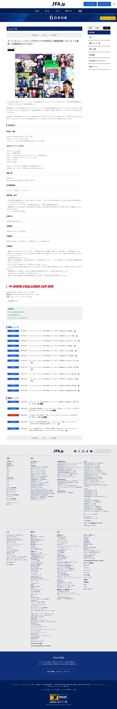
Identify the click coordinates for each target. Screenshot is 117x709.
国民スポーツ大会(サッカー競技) (38, 473)
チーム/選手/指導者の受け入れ (64, 597)
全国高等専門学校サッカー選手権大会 (39, 495)
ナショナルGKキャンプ (62, 542)
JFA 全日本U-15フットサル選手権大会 (92, 508)
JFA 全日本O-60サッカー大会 (90, 493)
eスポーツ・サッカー (11, 500)
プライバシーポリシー (99, 684)
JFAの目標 (86, 539)
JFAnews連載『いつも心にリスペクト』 (40, 620)
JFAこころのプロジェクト (63, 571)
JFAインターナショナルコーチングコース (40, 579)
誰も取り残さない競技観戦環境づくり (65, 565)
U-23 (8, 467)
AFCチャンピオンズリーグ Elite (38, 470)
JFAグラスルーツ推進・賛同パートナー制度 (16, 560)
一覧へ (44, 35)
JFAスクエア (9, 547)
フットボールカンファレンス (37, 562)
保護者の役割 (34, 618)
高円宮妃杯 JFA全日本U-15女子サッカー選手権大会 (95, 474)
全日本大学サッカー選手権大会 (38, 484)
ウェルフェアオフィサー (36, 627)
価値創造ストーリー (88, 549)
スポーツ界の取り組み (36, 624)
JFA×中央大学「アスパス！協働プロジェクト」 (67, 570)
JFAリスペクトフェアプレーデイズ (39, 626)
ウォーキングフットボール (13, 545)
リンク (85, 586)
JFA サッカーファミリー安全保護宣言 (39, 607)
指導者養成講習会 (35, 559)
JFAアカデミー (60, 553)
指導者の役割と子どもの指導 (37, 617)
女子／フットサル (11, 492)
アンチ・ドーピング (35, 592)
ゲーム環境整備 (60, 552)
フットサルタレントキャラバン (64, 549)
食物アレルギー (34, 594)
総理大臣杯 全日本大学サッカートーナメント (41, 485)
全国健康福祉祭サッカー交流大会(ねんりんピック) (95, 496)
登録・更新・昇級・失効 (36, 568)
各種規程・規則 (87, 542)
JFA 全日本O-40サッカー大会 (90, 490)
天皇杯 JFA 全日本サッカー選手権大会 (39, 467)
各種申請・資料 (34, 570)
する (58, 11)
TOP (90, 37)
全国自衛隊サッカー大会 (36, 481)
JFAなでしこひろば (11, 541)
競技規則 (33, 546)
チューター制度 (34, 571)
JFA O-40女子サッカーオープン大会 (92, 466)
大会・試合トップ (35, 461)
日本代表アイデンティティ (97, 61)
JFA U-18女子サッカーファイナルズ (92, 469)
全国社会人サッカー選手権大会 (38, 478)
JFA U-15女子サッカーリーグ (90, 475)
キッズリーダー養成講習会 (13, 550)
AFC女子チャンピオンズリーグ (91, 483)
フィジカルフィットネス (36, 574)
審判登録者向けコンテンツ (37, 544)
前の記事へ (35, 35)
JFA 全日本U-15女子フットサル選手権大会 (93, 509)
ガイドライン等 (34, 581)
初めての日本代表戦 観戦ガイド (17, 312)
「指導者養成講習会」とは (37, 556)
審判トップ (33, 535)
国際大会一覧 (34, 463)
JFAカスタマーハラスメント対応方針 (58, 686)
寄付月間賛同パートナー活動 (63, 587)
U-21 (8, 468)
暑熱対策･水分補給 (35, 586)
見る (47, 11)
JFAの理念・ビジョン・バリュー (58, 671)
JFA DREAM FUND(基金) (36, 643)
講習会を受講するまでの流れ (37, 557)
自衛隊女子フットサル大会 (90, 503)
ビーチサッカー (10, 496)
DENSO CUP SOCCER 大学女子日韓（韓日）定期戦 (43, 493)
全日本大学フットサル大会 (90, 505)
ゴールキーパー (34, 573)
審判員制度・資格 (35, 541)
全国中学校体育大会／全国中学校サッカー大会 (67, 482)
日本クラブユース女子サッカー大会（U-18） (94, 481)
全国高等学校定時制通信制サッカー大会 (66, 472)
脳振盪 (32, 585)
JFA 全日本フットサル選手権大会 (91, 500)
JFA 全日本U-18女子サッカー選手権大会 (93, 470)
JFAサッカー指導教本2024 (37, 564)
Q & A (85, 584)
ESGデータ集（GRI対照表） (90, 547)
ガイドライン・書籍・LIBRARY (38, 602)
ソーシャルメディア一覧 (102, 451)
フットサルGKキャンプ (62, 547)
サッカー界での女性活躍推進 (63, 566)
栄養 (32, 596)
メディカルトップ (35, 583)
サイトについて (16, 684)
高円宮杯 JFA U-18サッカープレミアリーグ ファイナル (69, 463)
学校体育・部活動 (11, 552)
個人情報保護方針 (48, 684)
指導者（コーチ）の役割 (36, 553)
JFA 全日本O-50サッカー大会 (90, 491)
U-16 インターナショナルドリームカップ (66, 477)
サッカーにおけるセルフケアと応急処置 (40, 599)
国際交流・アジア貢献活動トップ (64, 589)
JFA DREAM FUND (88, 556)
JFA (58, 532)
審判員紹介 (33, 542)
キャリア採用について (68, 689)
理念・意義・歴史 (35, 567)
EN (114, 4)
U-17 (8, 472)
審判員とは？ (34, 538)
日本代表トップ (10, 461)
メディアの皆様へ (55, 689)
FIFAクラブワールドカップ (37, 499)
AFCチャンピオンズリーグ (37, 468)
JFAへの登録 (90, 4)
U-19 (8, 469)
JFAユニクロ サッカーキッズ (13, 538)
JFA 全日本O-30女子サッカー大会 (91, 464)
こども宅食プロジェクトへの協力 (64, 582)
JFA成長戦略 (86, 541)
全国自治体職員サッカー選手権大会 (39, 479)
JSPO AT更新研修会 (35, 591)
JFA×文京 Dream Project (89, 555)
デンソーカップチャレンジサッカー (39, 488)
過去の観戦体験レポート (15, 315)
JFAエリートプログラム (62, 541)
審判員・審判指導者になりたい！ (38, 539)
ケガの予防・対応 (35, 597)
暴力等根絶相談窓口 (35, 637)
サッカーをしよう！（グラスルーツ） (15, 535)
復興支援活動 (60, 580)
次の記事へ (54, 35)
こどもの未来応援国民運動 (63, 574)
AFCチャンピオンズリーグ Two (38, 471)
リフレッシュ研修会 (35, 560)
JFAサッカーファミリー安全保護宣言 (65, 568)
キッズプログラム (11, 549)
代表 (37, 11)
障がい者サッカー (11, 553)
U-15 (8, 475)
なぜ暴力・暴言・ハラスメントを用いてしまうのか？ (43, 613)
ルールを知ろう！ (88, 520)
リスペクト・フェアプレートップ (38, 604)
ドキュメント (87, 572)
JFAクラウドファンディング (37, 641)
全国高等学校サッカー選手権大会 (64, 469)
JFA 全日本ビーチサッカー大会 (91, 518)
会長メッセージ (87, 536)
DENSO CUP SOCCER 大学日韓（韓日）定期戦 (42, 490)
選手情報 (92, 55)
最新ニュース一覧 (94, 43)
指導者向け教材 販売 (35, 565)
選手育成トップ (60, 535)
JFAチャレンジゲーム (11, 542)
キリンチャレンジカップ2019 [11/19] (18, 318)
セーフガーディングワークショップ (39, 632)
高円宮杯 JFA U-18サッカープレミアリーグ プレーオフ (69, 467)
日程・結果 (92, 49)
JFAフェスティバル (11, 555)
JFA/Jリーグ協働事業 (62, 558)
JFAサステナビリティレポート (64, 584)
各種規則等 (86, 582)
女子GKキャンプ (61, 544)
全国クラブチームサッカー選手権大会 (39, 476)
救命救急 (33, 588)
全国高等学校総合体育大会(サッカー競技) (66, 470)
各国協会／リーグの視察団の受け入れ (65, 598)
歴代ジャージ (93, 67)
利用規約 (38, 684)
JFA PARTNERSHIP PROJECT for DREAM (40, 646)
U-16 (8, 474)
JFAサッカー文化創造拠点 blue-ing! (92, 523)
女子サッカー (87, 565)
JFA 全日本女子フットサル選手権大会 (92, 502)
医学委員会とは (34, 600)
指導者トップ (34, 551)
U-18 (8, 471)
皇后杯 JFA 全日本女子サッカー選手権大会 (93, 463)
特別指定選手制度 (61, 550)
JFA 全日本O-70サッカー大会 (90, 494)
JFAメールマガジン (88, 589)
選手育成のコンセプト (62, 536)
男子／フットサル (11, 489)
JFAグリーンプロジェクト (63, 563)
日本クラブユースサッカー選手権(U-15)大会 (67, 485)
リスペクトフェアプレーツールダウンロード (41, 635)
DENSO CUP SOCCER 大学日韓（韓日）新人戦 (42, 492)
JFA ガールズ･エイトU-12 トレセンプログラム (67, 546)
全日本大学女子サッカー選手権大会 (92, 467)
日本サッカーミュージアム (90, 525)
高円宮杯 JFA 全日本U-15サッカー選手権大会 (67, 481)
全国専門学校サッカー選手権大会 (38, 498)
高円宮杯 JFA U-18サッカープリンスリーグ (67, 466)
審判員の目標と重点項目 (36, 549)
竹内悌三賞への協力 (61, 573)
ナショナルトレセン (61, 539)
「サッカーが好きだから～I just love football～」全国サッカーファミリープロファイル (17, 557)
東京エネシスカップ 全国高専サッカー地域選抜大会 (42, 496)
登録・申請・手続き (88, 544)
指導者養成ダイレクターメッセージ (39, 554)
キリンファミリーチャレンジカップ (15, 544)
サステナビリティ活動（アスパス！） (92, 550)
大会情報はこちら (13, 301)
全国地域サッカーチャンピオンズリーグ (40, 474)
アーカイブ (44, 689)
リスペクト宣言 (34, 606)
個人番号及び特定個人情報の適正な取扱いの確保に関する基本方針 (72, 684)
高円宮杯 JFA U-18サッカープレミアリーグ (67, 464)
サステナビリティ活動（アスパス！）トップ (67, 562)
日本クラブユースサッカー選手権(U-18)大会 (67, 474)
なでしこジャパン (11, 479)
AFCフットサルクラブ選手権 (90, 514)
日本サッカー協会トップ (89, 535)
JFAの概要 (86, 538)
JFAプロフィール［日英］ (89, 558)
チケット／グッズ (88, 577)
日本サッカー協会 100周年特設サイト (92, 552)
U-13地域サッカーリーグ (63, 484)
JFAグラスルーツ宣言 (11, 536)
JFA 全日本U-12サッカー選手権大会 (65, 492)
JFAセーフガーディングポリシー (38, 609)
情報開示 (86, 546)
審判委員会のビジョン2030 (37, 536)
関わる (69, 11)
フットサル (86, 567)
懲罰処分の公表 (34, 638)
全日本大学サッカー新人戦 (37, 487)
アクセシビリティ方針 (28, 684)
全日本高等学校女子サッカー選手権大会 (93, 477)
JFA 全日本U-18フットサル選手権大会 (92, 506)
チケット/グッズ (104, 4)
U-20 (8, 481)
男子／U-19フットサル (12, 491)
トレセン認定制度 (61, 538)
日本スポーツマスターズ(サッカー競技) (40, 482)
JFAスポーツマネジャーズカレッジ (65, 576)
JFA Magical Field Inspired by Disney (15, 539)
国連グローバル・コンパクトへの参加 (65, 585)
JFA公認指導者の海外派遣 (37, 578)
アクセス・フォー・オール (90, 553)
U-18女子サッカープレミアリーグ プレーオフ (94, 472)
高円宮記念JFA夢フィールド (63, 556)
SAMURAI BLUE (10, 465)
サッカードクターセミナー (37, 589)
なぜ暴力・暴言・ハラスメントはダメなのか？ (41, 615)
